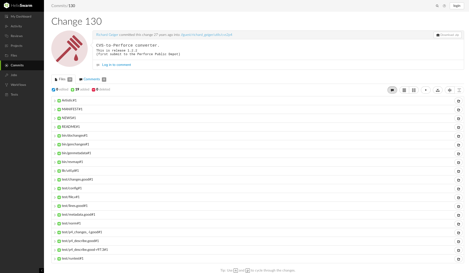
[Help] (444, 6)
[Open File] (458, 101)
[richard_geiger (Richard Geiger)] (69, 48)
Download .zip (449, 34)
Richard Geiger (107, 35)
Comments (94, 79)
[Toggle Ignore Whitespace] (438, 90)
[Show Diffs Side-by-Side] (414, 90)
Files (64, 79)
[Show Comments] (392, 90)
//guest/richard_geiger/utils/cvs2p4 (206, 35)
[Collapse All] (450, 90)
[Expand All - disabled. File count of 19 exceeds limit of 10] (459, 90)
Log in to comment (116, 65)
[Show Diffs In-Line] (404, 90)
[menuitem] (22, 16)
